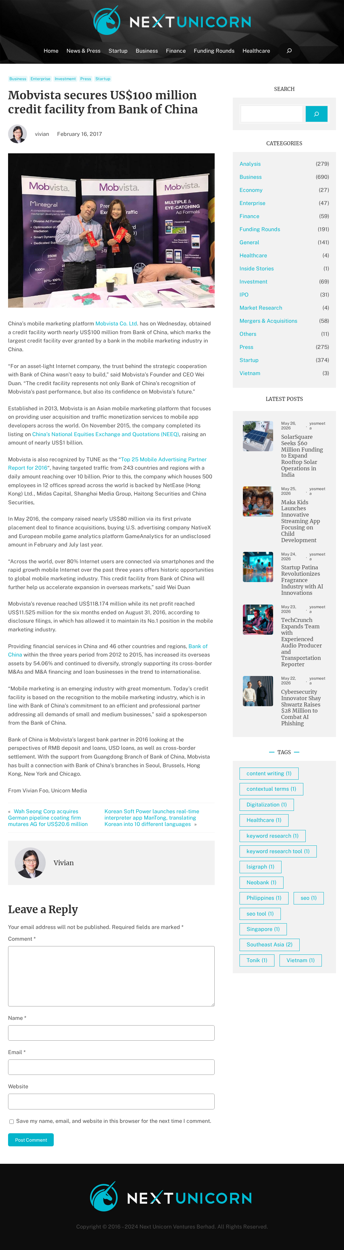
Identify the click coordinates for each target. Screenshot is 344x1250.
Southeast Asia (270, 944)
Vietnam (250, 373)
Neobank (261, 882)
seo (309, 898)
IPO (244, 295)
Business (17, 78)
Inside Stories (257, 268)
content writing (269, 773)
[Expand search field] (289, 51)
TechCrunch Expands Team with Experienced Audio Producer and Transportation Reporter (301, 642)
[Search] (317, 114)
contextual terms (271, 789)
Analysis (250, 164)
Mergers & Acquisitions (268, 321)
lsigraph (260, 867)
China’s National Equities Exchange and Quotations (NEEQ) (105, 434)
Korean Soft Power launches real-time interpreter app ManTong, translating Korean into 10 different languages (151, 817)
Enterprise (40, 78)
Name (17, 1018)
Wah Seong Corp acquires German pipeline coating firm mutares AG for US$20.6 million (48, 817)
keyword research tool (278, 851)
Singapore (263, 929)
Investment (65, 78)
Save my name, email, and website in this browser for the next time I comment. (113, 1121)
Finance (249, 216)
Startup (102, 78)
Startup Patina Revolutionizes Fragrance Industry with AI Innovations (302, 580)
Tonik (257, 960)
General (249, 242)
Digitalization (267, 804)
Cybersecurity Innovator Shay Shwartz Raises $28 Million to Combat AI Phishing (301, 708)
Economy (251, 190)
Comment (22, 939)
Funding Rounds (260, 229)
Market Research (261, 308)
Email (17, 1052)
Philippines (264, 898)
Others (248, 334)
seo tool (260, 913)
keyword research (273, 836)
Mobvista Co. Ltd (116, 323)
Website (18, 1086)
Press (85, 78)
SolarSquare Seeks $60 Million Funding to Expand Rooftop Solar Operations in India (302, 456)
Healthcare (253, 255)
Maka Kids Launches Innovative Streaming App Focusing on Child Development (300, 521)
